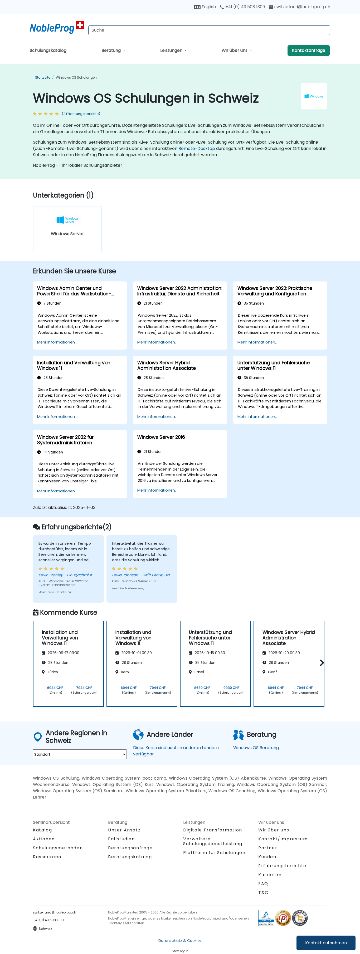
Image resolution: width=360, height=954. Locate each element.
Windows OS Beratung (256, 748)
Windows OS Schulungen (76, 77)
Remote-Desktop (196, 148)
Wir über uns (235, 50)
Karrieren (269, 875)
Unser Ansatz (124, 830)
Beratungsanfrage (130, 848)
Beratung (111, 50)
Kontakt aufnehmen (326, 943)
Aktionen (44, 839)
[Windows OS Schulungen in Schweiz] (57, 27)
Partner (267, 848)
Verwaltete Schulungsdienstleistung (212, 841)
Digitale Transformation (212, 830)
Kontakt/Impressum (283, 839)
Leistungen (171, 50)
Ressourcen (47, 857)
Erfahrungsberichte (282, 866)
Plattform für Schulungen (214, 853)
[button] (320, 663)
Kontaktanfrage (308, 50)
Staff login (180, 951)
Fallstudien (121, 839)
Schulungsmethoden (58, 848)
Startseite (42, 77)
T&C (263, 893)
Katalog (42, 830)
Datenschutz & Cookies (180, 940)
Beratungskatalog (130, 857)
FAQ (263, 884)
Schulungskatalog (48, 50)
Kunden (267, 857)
